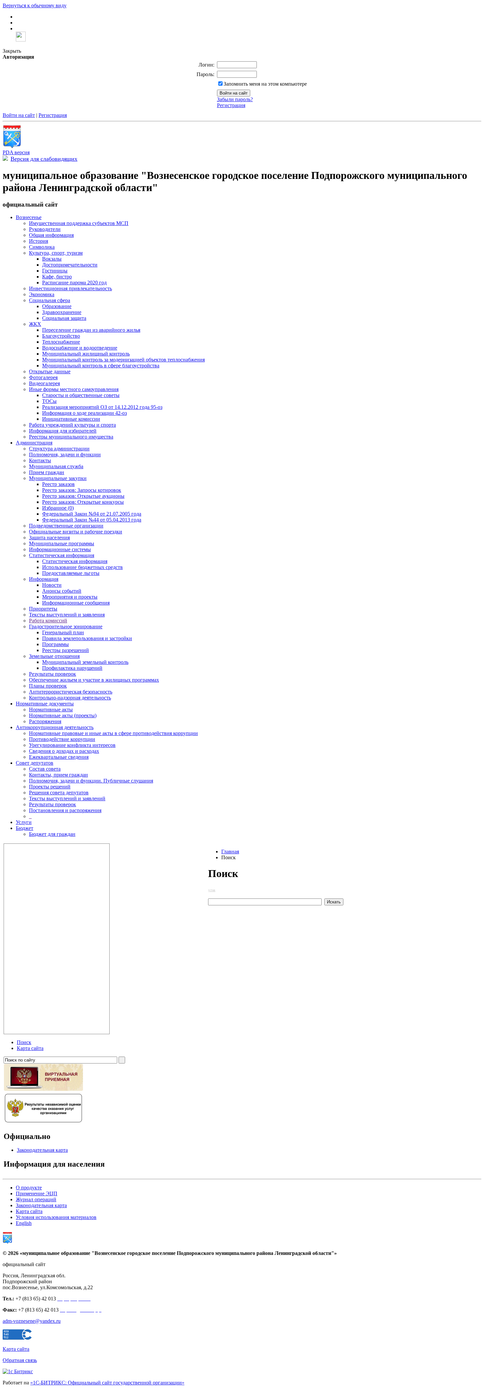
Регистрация (231, 105)
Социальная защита (64, 318)
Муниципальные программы (61, 543)
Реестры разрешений (65, 650)
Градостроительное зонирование (65, 626)
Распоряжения (45, 721)
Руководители (45, 229)
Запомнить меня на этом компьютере (265, 84)
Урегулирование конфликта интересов (72, 745)
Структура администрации (59, 448)
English (24, 1223)
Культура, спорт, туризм (56, 253)
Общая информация (51, 235)
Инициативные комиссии (71, 419)
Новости (52, 585)
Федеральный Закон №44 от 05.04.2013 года (91, 520)
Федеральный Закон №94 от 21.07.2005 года (91, 514)
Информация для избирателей (62, 431)
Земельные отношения (54, 656)
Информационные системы (60, 549)
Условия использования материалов (56, 1217)
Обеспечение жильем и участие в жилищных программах (94, 680)
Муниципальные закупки (58, 478)
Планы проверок (48, 686)
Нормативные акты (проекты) (62, 715)
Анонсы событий (61, 591)
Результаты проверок (52, 674)
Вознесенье (28, 217)
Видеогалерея (44, 383)
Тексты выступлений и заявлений (67, 798)
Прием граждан (46, 472)
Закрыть (12, 51)
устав (211, 890)
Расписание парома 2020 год (74, 282)
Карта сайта (29, 1211)
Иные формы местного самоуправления (74, 389)
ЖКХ (35, 324)
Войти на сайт (19, 115)
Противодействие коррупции (62, 739)
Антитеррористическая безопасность (70, 692)
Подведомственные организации (66, 525)
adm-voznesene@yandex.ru (32, 1321)
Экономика (41, 294)
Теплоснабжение (61, 342)
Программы (55, 644)
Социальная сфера (49, 300)
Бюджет (24, 828)
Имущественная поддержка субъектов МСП (78, 223)
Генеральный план (63, 632)
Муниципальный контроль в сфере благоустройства (100, 365)
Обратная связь (20, 1360)
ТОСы (49, 401)
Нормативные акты (51, 709)
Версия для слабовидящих (44, 159)
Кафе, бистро (57, 276)
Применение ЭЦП (36, 1193)
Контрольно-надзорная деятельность (70, 697)
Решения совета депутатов (59, 792)
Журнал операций (36, 1199)
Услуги (24, 822)
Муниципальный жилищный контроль (86, 353)
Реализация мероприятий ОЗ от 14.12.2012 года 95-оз (102, 407)
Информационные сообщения (76, 603)
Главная (230, 851)
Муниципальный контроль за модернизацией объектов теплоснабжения (123, 359)
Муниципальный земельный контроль (85, 662)
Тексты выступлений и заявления (67, 614)
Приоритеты (43, 608)
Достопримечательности (69, 265)
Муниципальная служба (56, 466)
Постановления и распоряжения (65, 810)
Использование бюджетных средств (82, 567)
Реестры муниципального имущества (71, 437)
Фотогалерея (43, 377)
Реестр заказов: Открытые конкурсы (83, 502)
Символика (42, 247)
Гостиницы (54, 270)
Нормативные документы (45, 703)
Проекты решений (49, 786)
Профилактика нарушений (72, 668)
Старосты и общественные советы (81, 395)
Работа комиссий (48, 620)
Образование (56, 306)
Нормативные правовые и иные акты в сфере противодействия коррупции (113, 733)
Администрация (34, 442)
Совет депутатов (34, 763)
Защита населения (49, 537)
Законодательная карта (42, 1150)
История (38, 241)
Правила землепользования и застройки (87, 638)
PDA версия (16, 152)
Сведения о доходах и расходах (64, 751)
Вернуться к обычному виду (35, 5)
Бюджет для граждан (52, 834)
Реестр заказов (58, 484)
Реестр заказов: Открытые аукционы (83, 496)
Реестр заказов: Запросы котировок (81, 490)
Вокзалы (52, 259)
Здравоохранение (61, 312)
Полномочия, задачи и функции (65, 454)
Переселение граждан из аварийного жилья (91, 330)
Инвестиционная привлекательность (70, 288)
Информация (43, 579)
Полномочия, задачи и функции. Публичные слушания (91, 780)
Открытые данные (49, 371)
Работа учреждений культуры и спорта (72, 425)
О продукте (29, 1187)
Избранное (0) (58, 508)
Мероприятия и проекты (69, 597)
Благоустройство (61, 336)
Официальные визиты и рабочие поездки (75, 531)
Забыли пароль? (235, 99)
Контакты (40, 460)
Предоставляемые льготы (70, 573)
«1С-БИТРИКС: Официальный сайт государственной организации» (107, 1382)
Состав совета (45, 769)
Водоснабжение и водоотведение (79, 348)
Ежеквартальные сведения (59, 757)
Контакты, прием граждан (58, 775)
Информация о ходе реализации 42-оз (84, 413)
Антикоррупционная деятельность (55, 727)
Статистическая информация (61, 555)
